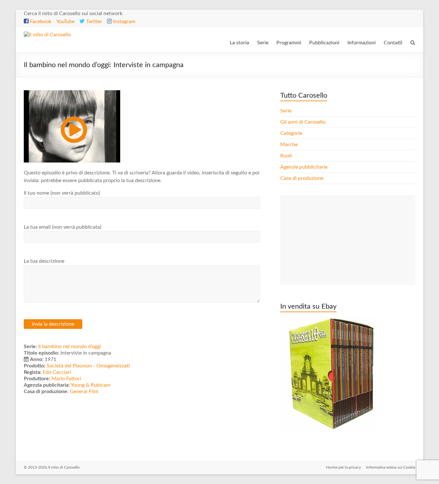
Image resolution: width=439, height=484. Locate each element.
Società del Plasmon (69, 365)
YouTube (65, 21)
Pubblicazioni (324, 42)
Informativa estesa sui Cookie (390, 467)
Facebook (40, 21)
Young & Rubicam (90, 385)
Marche (289, 144)
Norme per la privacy (343, 467)
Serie (262, 42)
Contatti (393, 42)
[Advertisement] (347, 240)
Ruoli (286, 155)
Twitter (93, 21)
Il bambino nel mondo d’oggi (69, 346)
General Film (84, 391)
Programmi (288, 42)
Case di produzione (302, 178)
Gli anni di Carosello (303, 122)
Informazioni (361, 42)
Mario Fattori (66, 378)
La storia (239, 42)
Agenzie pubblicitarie (304, 167)
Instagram (123, 21)
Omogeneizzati (113, 365)
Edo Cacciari (57, 372)
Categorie (291, 133)
